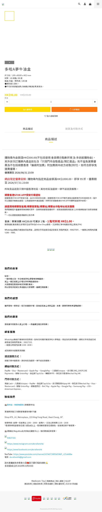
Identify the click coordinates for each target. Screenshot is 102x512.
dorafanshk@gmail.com (20, 457)
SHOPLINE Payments (55, 509)
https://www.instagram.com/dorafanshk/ (25, 443)
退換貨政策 (37, 483)
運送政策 (28, 483)
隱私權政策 (59, 483)
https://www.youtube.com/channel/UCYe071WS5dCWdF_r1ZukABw (42, 454)
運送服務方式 (12, 356)
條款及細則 (48, 483)
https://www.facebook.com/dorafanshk (24, 449)
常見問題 (21, 350)
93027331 (28, 342)
